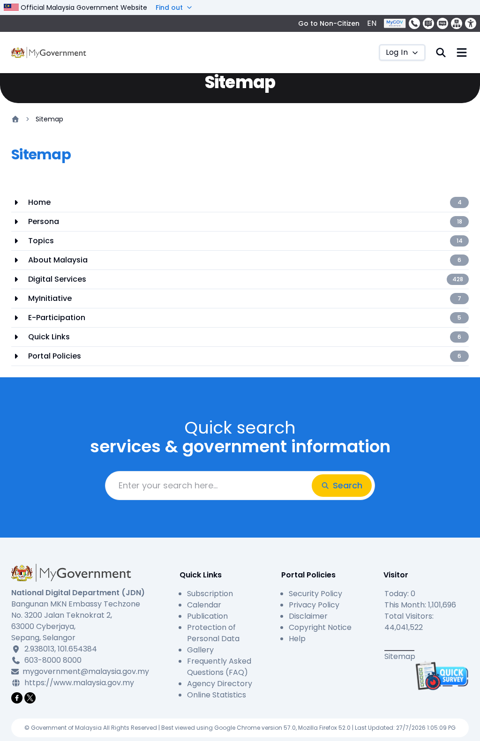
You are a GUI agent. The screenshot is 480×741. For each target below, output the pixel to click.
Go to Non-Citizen (329, 23)
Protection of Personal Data (213, 633)
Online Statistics (216, 694)
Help (297, 638)
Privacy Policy (314, 604)
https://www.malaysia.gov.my (79, 682)
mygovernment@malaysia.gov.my (84, 671)
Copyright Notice (320, 627)
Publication (207, 616)
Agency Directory (219, 683)
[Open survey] (440, 675)
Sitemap (399, 656)
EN (371, 23)
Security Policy (315, 593)
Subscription (210, 593)
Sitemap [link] (49, 119)
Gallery (200, 649)
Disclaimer (308, 616)
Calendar (204, 604)
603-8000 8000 (53, 660)
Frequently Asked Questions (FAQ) (219, 667)
